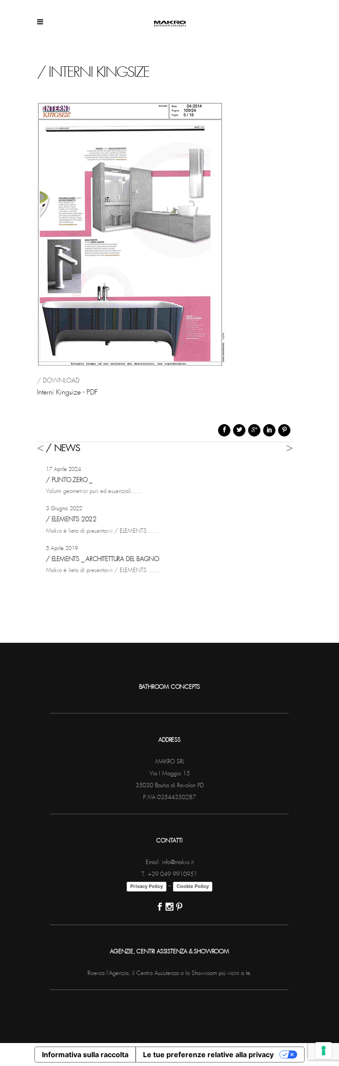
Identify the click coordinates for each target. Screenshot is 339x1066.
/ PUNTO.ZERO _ (69, 480)
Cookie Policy (193, 886)
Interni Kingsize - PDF (67, 392)
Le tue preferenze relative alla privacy (208, 1054)
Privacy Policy (146, 886)
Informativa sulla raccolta (85, 1054)
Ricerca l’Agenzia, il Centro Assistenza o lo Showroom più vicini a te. (169, 973)
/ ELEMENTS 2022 (71, 519)
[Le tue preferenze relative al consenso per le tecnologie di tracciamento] (323, 1050)
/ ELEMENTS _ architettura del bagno (102, 559)
